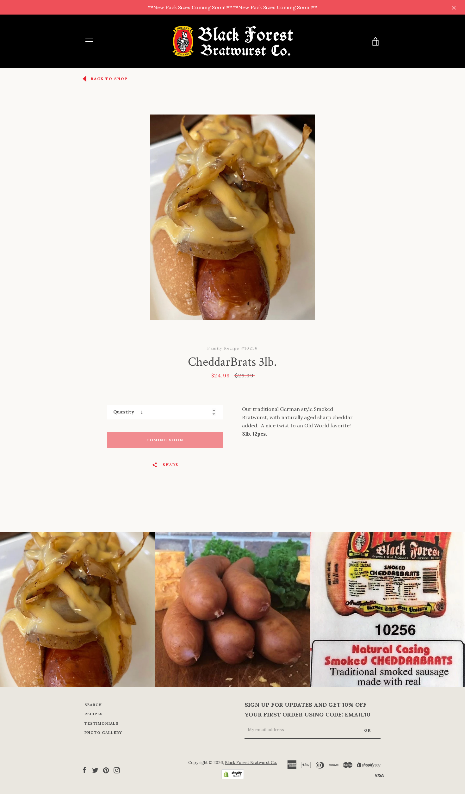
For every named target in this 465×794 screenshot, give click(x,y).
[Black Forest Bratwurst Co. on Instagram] (117, 769)
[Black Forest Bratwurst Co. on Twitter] (95, 769)
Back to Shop (109, 78)
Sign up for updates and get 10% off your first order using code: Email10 (307, 709)
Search (93, 704)
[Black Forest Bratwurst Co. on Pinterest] (106, 769)
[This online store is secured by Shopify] (232, 777)
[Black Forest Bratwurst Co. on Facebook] (84, 769)
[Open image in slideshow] (232, 217)
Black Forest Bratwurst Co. (251, 762)
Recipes (93, 713)
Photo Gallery (103, 732)
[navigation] (89, 41)
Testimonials (101, 723)
